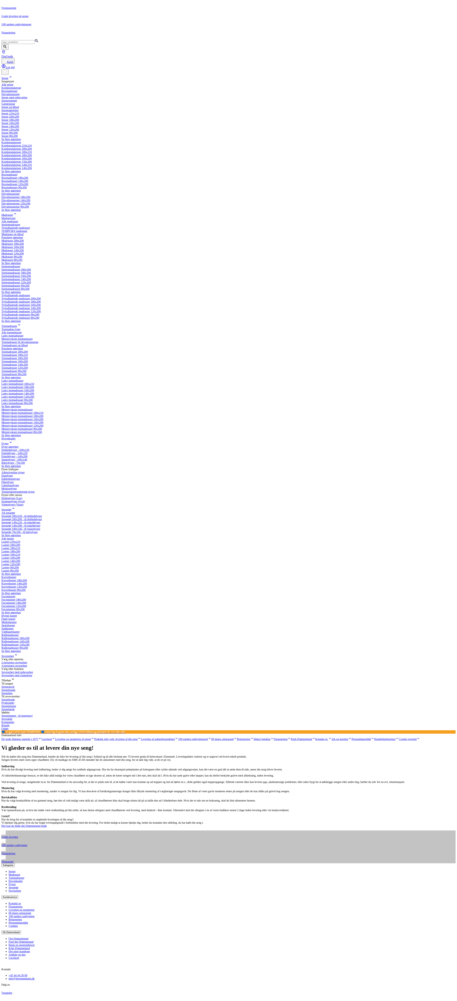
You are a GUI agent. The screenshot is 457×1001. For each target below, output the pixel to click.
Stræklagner (8, 625)
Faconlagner (8, 596)
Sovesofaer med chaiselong (16, 675)
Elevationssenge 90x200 (15, 206)
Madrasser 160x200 (12, 247)
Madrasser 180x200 (12, 243)
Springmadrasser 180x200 (16, 272)
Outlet (4, 728)
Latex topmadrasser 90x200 (17, 399)
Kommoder (7, 722)
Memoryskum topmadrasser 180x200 (22, 416)
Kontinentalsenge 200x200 (16, 148)
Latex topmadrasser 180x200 (17, 387)
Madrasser (7, 214)
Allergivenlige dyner (13, 472)
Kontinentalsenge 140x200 (16, 168)
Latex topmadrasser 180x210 (17, 383)
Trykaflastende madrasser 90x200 (20, 314)
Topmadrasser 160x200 (14, 361)
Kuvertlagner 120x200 (14, 586)
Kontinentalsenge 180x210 (16, 152)
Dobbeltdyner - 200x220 (15, 449)
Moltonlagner (9, 622)
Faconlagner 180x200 (13, 599)
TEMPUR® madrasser (14, 231)
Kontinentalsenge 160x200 (16, 158)
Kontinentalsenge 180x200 (16, 155)
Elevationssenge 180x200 (15, 197)
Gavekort (14, 957)
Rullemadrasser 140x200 (15, 641)
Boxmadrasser (9, 91)
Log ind (10, 67)
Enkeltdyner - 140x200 (14, 456)
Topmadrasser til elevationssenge (19, 342)
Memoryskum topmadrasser (17, 338)
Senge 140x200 (10, 126)
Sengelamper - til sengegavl (16, 715)
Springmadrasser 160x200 (16, 276)
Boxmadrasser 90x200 (14, 187)
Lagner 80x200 (10, 570)
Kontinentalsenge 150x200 (16, 161)
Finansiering (15, 906)
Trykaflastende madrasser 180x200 (21, 301)
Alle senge (7, 84)
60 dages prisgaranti (20, 913)
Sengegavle (7, 686)
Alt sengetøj (8, 512)
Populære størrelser (12, 237)
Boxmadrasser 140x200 (14, 181)
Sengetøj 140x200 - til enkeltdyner (20, 525)
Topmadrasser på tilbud (14, 345)
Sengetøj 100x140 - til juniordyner (20, 528)
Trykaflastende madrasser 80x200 (20, 317)
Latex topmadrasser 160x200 (17, 390)
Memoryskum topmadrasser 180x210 (22, 412)
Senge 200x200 (10, 116)
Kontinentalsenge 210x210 (16, 145)
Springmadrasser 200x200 (16, 269)
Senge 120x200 (10, 129)
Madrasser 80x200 (11, 259)
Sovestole (6, 718)
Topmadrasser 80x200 (13, 374)
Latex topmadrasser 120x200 (17, 396)
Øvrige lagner (9, 615)
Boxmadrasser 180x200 (14, 177)
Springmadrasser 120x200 (16, 282)
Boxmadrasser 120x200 (14, 184)
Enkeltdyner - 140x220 (14, 453)
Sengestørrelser (10, 110)
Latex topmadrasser (12, 335)
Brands (5, 725)
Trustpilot (6, 992)
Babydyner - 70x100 (13, 462)
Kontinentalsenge (11, 87)
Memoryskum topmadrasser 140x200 (22, 422)
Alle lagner (7, 538)
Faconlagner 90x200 (13, 609)
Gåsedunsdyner (10, 485)
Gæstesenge (8, 103)
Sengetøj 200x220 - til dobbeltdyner (21, 516)
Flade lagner (8, 618)
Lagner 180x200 (10, 551)
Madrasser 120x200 (12, 253)
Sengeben (6, 693)
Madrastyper (8, 218)
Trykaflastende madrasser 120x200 (21, 311)
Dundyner (7, 475)
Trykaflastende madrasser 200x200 (21, 298)
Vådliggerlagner (10, 631)
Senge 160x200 (10, 123)
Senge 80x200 (9, 136)
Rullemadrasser (10, 634)
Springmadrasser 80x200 (15, 288)
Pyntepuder (7, 702)
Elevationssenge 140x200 (15, 200)
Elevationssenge (10, 94)
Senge (4, 78)
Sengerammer (9, 100)
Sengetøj (6, 509)
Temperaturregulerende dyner (18, 491)
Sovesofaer (7, 656)
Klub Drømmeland (19, 948)
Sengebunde (8, 690)
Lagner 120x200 (10, 564)
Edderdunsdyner (10, 478)
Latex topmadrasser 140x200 (17, 393)
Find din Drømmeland (21, 941)
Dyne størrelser (10, 446)
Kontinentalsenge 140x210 (16, 164)
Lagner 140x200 (10, 561)
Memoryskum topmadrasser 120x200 (22, 425)
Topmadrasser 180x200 (14, 358)
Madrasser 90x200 (11, 256)
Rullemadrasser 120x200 (15, 644)
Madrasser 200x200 (12, 240)
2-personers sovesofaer (14, 662)
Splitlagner (7, 628)
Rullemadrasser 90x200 (14, 647)
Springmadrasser (10, 224)
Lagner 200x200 (10, 544)
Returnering (15, 919)
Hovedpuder (8, 438)
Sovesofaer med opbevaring (17, 672)
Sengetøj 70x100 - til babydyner (19, 532)
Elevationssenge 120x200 (15, 203)
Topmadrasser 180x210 (14, 354)
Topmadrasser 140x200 (14, 364)
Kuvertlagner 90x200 (13, 589)
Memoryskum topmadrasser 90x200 (21, 428)
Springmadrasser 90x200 (15, 285)
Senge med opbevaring (14, 97)
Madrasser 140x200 (12, 250)
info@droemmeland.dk (22, 978)
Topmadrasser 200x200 (14, 351)
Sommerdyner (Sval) (13, 501)
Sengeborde (8, 699)
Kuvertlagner (8, 577)
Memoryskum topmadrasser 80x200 (21, 432)
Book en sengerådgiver (22, 945)
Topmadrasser (9, 326)
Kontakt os (15, 903)
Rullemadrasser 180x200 (15, 638)
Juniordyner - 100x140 (14, 459)
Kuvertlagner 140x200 (14, 583)
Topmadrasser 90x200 (13, 371)
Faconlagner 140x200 (13, 602)
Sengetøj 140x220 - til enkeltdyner (20, 522)
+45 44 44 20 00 (18, 975)
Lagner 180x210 (10, 548)
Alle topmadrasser (11, 332)
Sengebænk (8, 709)
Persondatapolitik (18, 922)
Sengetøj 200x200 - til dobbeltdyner (21, 519)
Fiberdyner (7, 482)
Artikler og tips (17, 954)
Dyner (5, 443)
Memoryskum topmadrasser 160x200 (22, 419)
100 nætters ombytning (21, 916)
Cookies (13, 925)
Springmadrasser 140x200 (16, 279)
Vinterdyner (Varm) (12, 504)
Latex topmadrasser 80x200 (17, 403)
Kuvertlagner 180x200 (14, 580)
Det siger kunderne (19, 951)
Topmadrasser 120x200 (14, 367)
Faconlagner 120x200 (13, 606)
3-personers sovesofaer (14, 665)
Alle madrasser (9, 221)
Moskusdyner (9, 488)
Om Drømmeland (18, 938)
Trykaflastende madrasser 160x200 (21, 304)
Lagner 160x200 (10, 557)
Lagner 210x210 (10, 541)
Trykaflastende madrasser (15, 227)
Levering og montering (21, 909)
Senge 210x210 (10, 113)
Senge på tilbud (10, 107)
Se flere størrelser (11, 139)
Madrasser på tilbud (12, 234)
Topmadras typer (10, 329)
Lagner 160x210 (10, 554)
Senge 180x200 (10, 119)
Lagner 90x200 (10, 567)
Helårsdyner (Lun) (11, 498)
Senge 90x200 (9, 132)
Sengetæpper (8, 706)
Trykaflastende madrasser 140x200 (21, 308)
